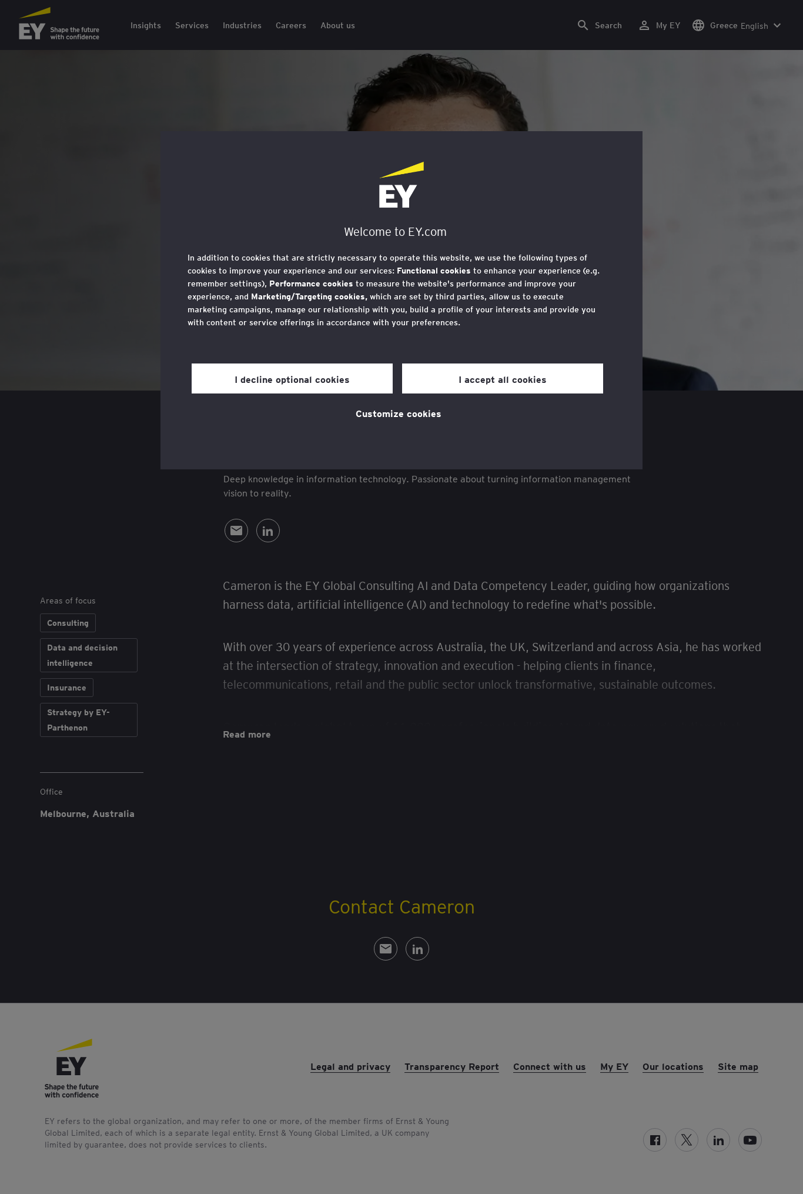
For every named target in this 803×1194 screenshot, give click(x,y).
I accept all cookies (503, 378)
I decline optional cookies (292, 378)
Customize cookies (398, 412)
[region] (401, 300)
